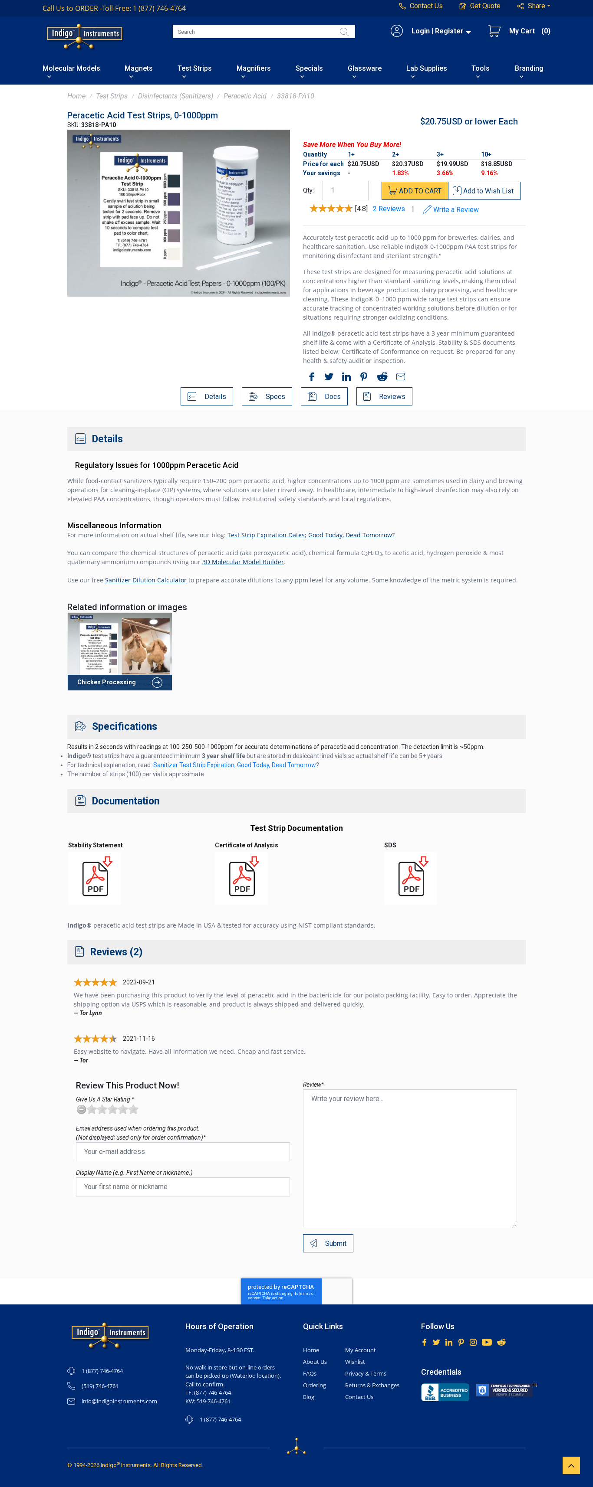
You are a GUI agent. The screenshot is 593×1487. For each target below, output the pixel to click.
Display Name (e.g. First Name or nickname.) (134, 1172)
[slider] (112, 1109)
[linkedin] (344, 378)
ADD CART (419, 191)
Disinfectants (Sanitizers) (175, 96)
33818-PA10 (295, 96)
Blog (308, 1397)
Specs (274, 396)
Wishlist (355, 1362)
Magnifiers (254, 68)
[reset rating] (81, 1109)
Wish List (488, 191)
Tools (480, 68)
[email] (398, 378)
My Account (360, 1350)
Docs (332, 396)
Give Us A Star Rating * (105, 1099)
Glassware (365, 68)
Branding (529, 68)
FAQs (309, 1373)
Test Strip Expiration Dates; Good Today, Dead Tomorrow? (311, 535)
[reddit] (380, 378)
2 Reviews (389, 209)
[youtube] (487, 1341)
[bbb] (445, 1392)
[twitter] (326, 378)
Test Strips (195, 68)
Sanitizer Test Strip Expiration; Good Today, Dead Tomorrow (234, 764)
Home (76, 96)
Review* (313, 1084)
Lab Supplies (426, 68)
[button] (533, 6)
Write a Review (455, 210)
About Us (315, 1362)
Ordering (314, 1385)
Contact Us (359, 1397)
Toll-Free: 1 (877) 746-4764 (114, 8)
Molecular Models (71, 68)
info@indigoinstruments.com (119, 1401)
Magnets (139, 68)
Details (214, 396)
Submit (334, 1243)
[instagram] (473, 1341)
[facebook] (309, 378)
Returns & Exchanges (372, 1385)
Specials (309, 68)
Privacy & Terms (365, 1373)
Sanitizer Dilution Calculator (146, 580)
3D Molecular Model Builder (243, 562)
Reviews (391, 396)
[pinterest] (361, 378)
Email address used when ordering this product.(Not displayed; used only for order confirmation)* (141, 1133)
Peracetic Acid (245, 96)
